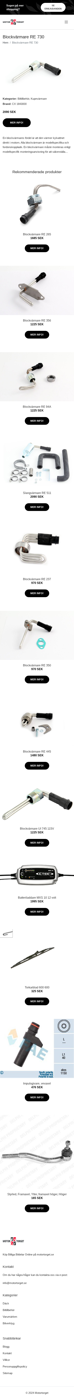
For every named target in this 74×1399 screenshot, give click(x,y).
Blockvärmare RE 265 (37, 234)
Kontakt (7, 1353)
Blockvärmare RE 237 (37, 579)
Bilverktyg (8, 1323)
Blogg (6, 1346)
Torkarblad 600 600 (37, 987)
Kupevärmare (39, 98)
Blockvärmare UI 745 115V (37, 828)
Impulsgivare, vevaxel (37, 1083)
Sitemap (7, 1373)
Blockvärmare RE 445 (37, 751)
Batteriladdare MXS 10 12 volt (37, 897)
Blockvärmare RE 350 (37, 665)
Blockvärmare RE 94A (37, 406)
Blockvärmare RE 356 (37, 320)
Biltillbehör (23, 98)
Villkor (6, 1359)
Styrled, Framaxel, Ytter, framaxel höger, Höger (37, 1194)
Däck (6, 1303)
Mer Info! (16, 122)
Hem (5, 42)
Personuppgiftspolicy (15, 1366)
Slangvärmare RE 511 (37, 492)
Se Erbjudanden (53, 7)
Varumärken (10, 1316)
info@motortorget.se (15, 1282)
